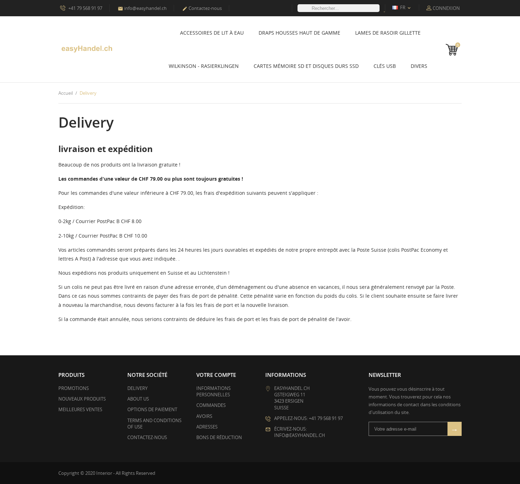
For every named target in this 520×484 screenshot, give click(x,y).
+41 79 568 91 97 (84, 8)
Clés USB (385, 66)
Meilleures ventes (80, 409)
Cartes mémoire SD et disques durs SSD (306, 66)
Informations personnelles (213, 391)
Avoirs (204, 416)
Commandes (211, 405)
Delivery (137, 388)
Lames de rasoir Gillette (388, 32)
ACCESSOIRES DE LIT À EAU (212, 32)
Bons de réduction (219, 437)
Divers (419, 66)
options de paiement (152, 409)
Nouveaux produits (82, 399)
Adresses (207, 427)
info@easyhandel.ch (142, 8)
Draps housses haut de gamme (299, 32)
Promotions (73, 388)
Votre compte (216, 374)
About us (138, 399)
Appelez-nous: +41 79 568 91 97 (308, 418)
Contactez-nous (202, 8)
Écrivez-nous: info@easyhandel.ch (299, 432)
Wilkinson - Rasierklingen (204, 66)
